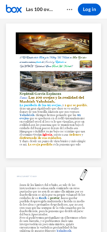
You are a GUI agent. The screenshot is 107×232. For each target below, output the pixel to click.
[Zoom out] (38, 217)
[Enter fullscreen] (92, 217)
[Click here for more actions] (69, 9)
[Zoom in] (58, 217)
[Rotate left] (70, 217)
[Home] (14, 9)
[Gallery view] (82, 217)
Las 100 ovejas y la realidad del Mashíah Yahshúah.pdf (40, 9)
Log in (89, 9)
